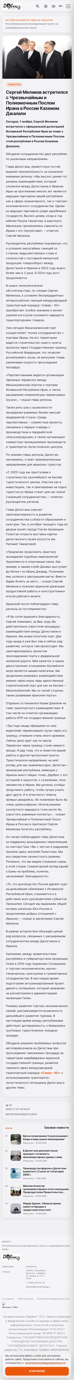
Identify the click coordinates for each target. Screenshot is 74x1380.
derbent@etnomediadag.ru (38, 1287)
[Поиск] (37, 6)
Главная (6, 1272)
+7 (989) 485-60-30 (35, 1282)
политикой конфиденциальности (45, 1362)
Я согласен (37, 1371)
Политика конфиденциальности (53, 1299)
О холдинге (8, 1299)
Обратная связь (25, 1299)
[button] (68, 6)
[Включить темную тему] (45, 6)
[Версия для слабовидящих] (53, 6)
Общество (14, 84)
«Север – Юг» (51, 1073)
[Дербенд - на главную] (18, 6)
